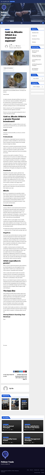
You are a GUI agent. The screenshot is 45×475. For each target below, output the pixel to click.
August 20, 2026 (29, 429)
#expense (11, 47)
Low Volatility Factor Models (10, 439)
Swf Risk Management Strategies (32, 439)
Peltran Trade (7, 462)
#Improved (19, 47)
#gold (15, 47)
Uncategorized (5, 424)
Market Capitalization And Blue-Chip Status (32, 426)
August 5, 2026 (29, 442)
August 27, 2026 (7, 429)
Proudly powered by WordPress (6, 470)
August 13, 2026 (7, 442)
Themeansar (3, 471)
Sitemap (34, 42)
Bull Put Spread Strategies (8, 426)
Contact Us (34, 35)
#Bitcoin (19, 45)
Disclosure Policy (36, 38)
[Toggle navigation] (21, 23)
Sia (11, 44)
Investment (7, 29)
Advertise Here (35, 32)
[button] (40, 22)
